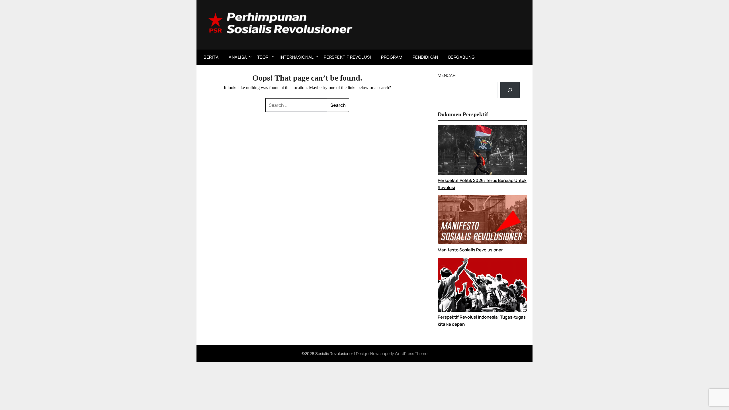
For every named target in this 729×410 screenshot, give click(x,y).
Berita (211, 57)
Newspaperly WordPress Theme (398, 353)
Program (392, 57)
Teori (263, 57)
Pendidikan (425, 57)
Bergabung (461, 57)
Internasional (297, 57)
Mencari (447, 75)
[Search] (510, 90)
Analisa (238, 57)
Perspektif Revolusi (347, 57)
